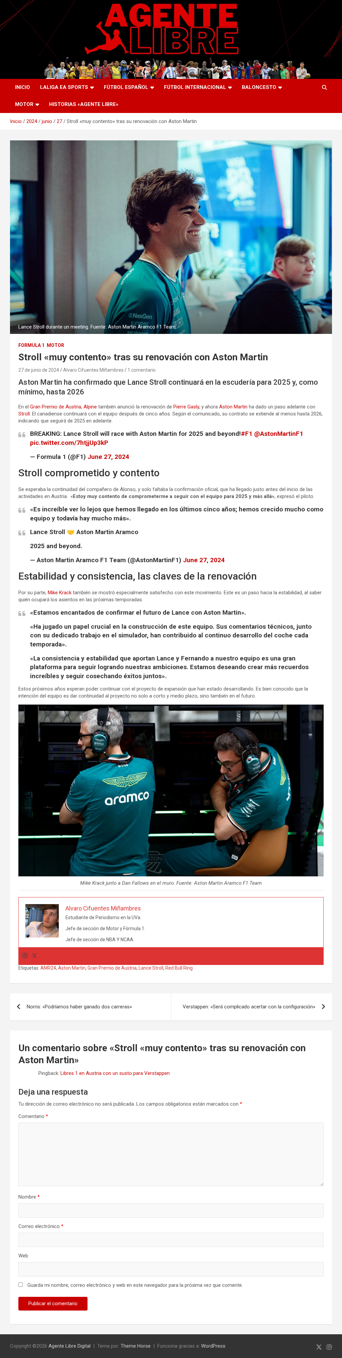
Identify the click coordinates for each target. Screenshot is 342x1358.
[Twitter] (34, 956)
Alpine (90, 407)
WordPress (213, 1346)
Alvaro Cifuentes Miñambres (93, 370)
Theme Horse (136, 1346)
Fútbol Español (126, 87)
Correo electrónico (40, 1226)
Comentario (33, 1116)
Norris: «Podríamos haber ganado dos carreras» (79, 1007)
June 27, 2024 (108, 457)
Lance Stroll (151, 968)
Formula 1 (31, 345)
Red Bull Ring (179, 968)
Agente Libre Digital (69, 1346)
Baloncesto (259, 87)
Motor (24, 104)
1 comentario (142, 370)
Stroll (24, 414)
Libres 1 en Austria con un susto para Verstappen (115, 1073)
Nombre (29, 1197)
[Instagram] (25, 956)
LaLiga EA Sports (64, 87)
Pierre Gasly (186, 407)
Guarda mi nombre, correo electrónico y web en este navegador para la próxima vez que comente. (135, 1285)
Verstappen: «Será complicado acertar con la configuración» (249, 1007)
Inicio (22, 87)
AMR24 (48, 968)
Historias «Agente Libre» (84, 104)
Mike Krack (59, 593)
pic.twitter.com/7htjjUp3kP (69, 443)
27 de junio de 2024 (38, 370)
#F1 (246, 434)
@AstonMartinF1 (278, 434)
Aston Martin (233, 407)
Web (23, 1256)
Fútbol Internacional (195, 87)
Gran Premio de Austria (55, 407)
